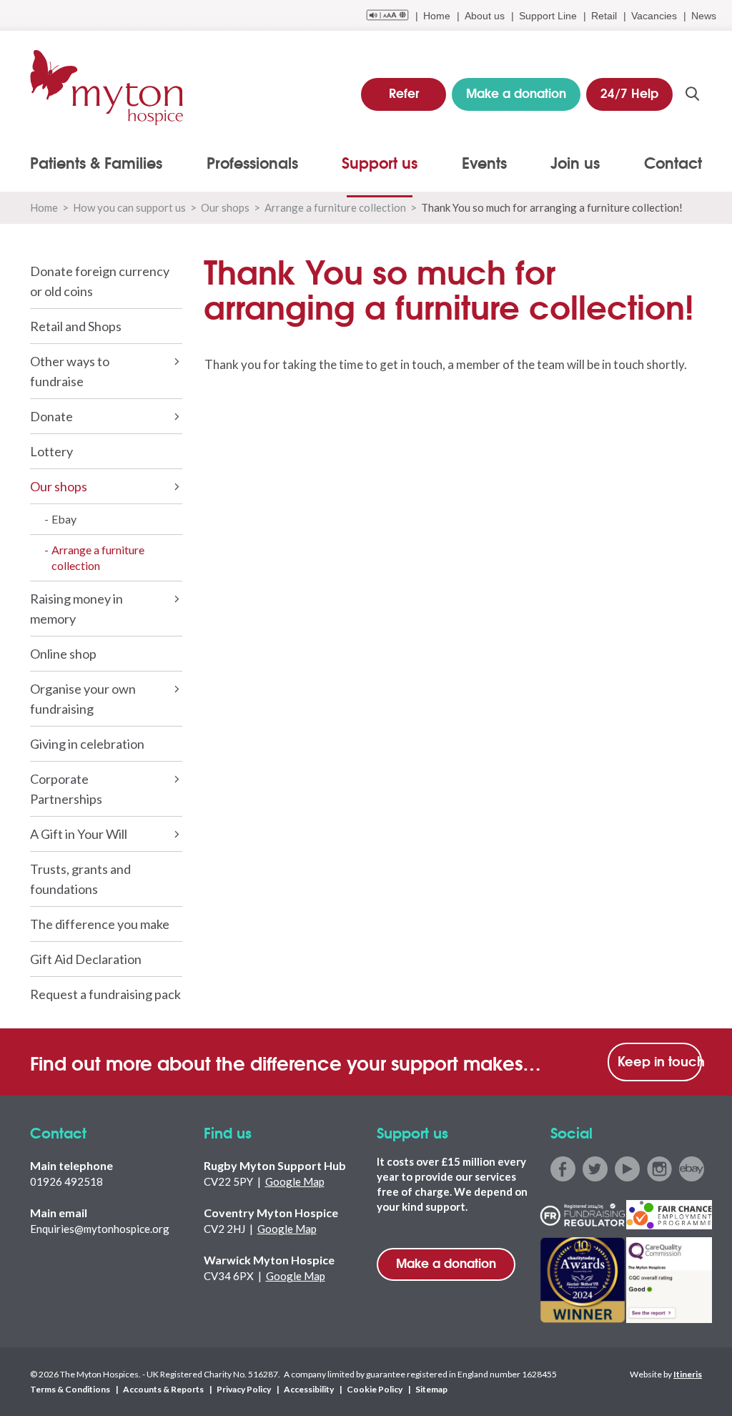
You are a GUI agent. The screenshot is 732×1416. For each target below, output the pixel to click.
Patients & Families (96, 162)
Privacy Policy (244, 1389)
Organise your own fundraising (83, 699)
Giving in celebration (87, 744)
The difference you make (99, 924)
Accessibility (309, 1389)
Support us (379, 162)
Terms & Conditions (70, 1389)
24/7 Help (629, 92)
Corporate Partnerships (66, 789)
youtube (627, 1168)
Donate (51, 416)
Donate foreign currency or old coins (99, 281)
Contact (673, 162)
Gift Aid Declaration (86, 959)
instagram (659, 1168)
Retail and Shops (76, 326)
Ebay (63, 519)
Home (436, 15)
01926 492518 (66, 1181)
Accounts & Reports (163, 1389)
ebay (691, 1168)
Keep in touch (660, 1061)
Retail (604, 15)
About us (485, 15)
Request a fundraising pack (105, 994)
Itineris (687, 1374)
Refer (404, 92)
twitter (595, 1168)
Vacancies (654, 15)
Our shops (225, 207)
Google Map (295, 1181)
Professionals (252, 162)
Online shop (63, 654)
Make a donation (446, 1262)
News (703, 15)
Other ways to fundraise (69, 371)
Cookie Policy (374, 1389)
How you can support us (129, 207)
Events (484, 162)
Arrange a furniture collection (335, 207)
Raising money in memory (76, 608)
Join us (575, 162)
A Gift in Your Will (78, 834)
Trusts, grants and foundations (80, 879)
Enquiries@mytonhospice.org (99, 1228)
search (692, 94)
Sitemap (431, 1389)
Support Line (548, 15)
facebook (562, 1168)
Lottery (51, 451)
